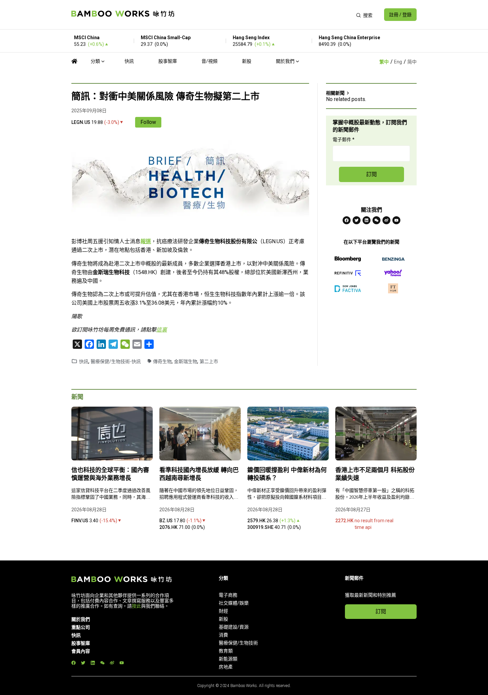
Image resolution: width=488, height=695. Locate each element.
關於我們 (285, 61)
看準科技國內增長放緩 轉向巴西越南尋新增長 (199, 474)
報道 (145, 241)
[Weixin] (376, 220)
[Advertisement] (265, 15)
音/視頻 (209, 61)
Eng (398, 61)
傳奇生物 (162, 361)
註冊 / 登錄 (400, 14)
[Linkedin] (366, 220)
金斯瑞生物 (185, 361)
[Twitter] (357, 220)
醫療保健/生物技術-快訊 (116, 361)
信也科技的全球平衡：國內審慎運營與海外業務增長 (110, 474)
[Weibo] (386, 220)
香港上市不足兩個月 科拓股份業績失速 (375, 474)
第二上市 (209, 361)
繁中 (384, 61)
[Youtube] (396, 220)
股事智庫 (167, 61)
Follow (148, 122)
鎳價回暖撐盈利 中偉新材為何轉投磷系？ (287, 474)
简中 (412, 61)
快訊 (129, 61)
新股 (246, 61)
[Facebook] (347, 220)
